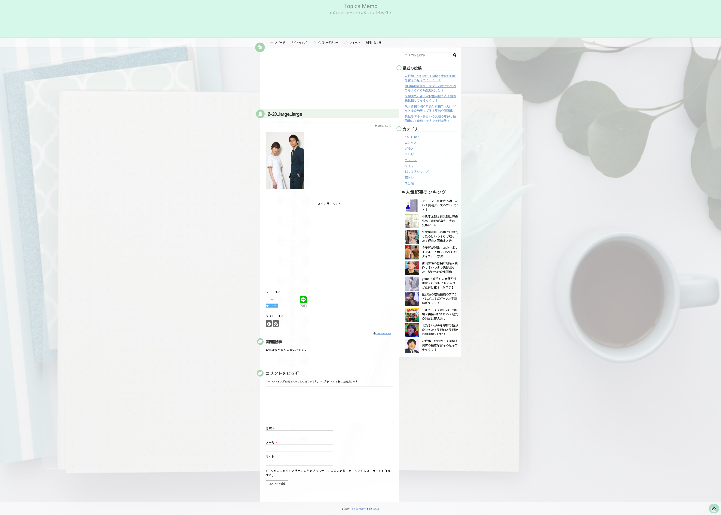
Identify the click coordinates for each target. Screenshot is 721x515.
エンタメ (411, 142)
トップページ (277, 42)
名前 (271, 428)
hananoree (383, 333)
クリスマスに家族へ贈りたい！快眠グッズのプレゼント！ (440, 205)
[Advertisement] (329, 77)
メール (272, 442)
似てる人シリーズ (417, 171)
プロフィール (352, 42)
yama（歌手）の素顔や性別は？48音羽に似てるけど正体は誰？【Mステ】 (439, 283)
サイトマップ (299, 42)
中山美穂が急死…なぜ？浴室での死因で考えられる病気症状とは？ (430, 88)
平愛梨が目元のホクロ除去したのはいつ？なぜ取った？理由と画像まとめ (440, 236)
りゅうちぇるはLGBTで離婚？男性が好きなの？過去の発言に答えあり (440, 314)
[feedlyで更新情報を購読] (269, 323)
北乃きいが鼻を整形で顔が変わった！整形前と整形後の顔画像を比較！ (440, 329)
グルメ (409, 148)
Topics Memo (360, 6)
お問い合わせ (373, 42)
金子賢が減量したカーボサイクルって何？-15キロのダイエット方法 (440, 251)
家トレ (409, 177)
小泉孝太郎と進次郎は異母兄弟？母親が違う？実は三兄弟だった (440, 220)
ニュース (411, 160)
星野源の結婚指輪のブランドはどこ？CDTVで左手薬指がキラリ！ (440, 298)
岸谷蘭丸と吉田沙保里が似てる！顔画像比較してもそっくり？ (430, 98)
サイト (270, 456)
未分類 (409, 183)
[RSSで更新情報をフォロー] (276, 323)
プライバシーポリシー (325, 42)
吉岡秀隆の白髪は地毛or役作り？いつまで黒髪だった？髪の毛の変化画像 (440, 267)
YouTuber (412, 137)
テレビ (409, 154)
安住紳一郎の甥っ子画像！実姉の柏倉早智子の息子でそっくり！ (430, 78)
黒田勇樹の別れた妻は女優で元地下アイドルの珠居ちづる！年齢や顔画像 (430, 108)
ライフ (409, 166)
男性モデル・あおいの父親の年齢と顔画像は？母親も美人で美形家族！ (430, 118)
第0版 (376, 508)
